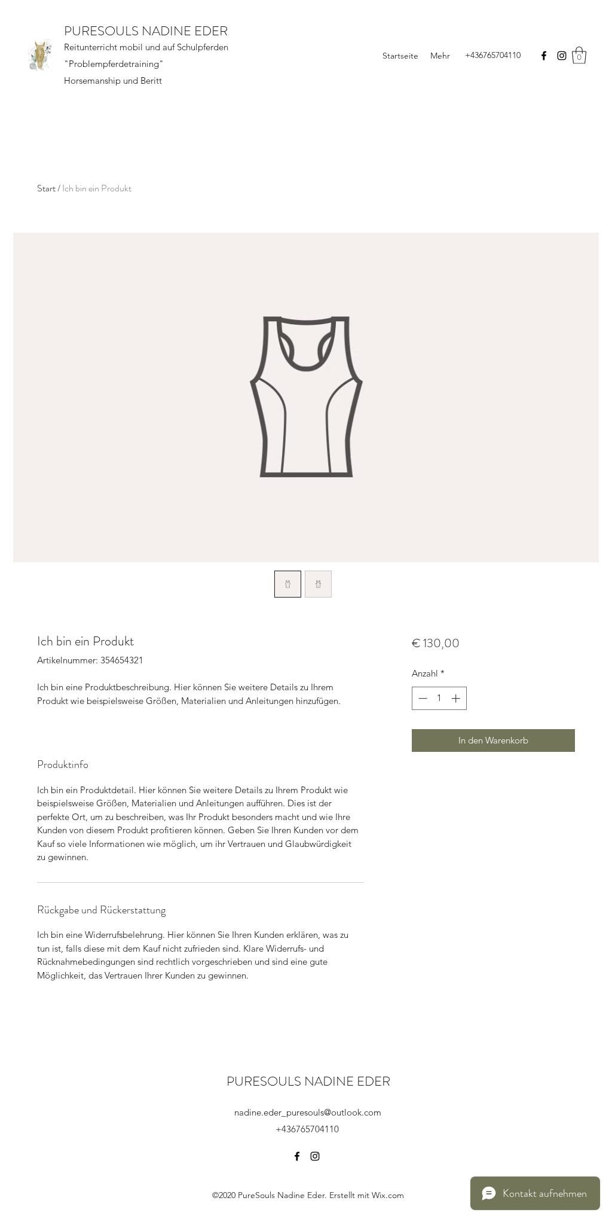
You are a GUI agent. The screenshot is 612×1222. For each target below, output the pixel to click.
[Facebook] (544, 56)
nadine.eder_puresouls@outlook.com (307, 1112)
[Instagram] (562, 56)
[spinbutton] (439, 698)
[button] (579, 55)
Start (46, 188)
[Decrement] (422, 698)
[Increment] (457, 698)
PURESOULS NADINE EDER (146, 31)
